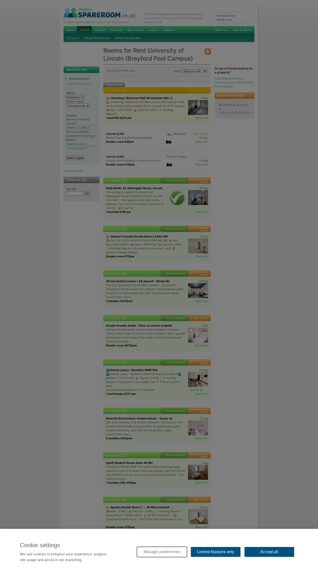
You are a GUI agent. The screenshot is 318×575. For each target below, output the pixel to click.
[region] (159, 552)
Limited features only (215, 552)
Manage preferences (162, 552)
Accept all (269, 552)
